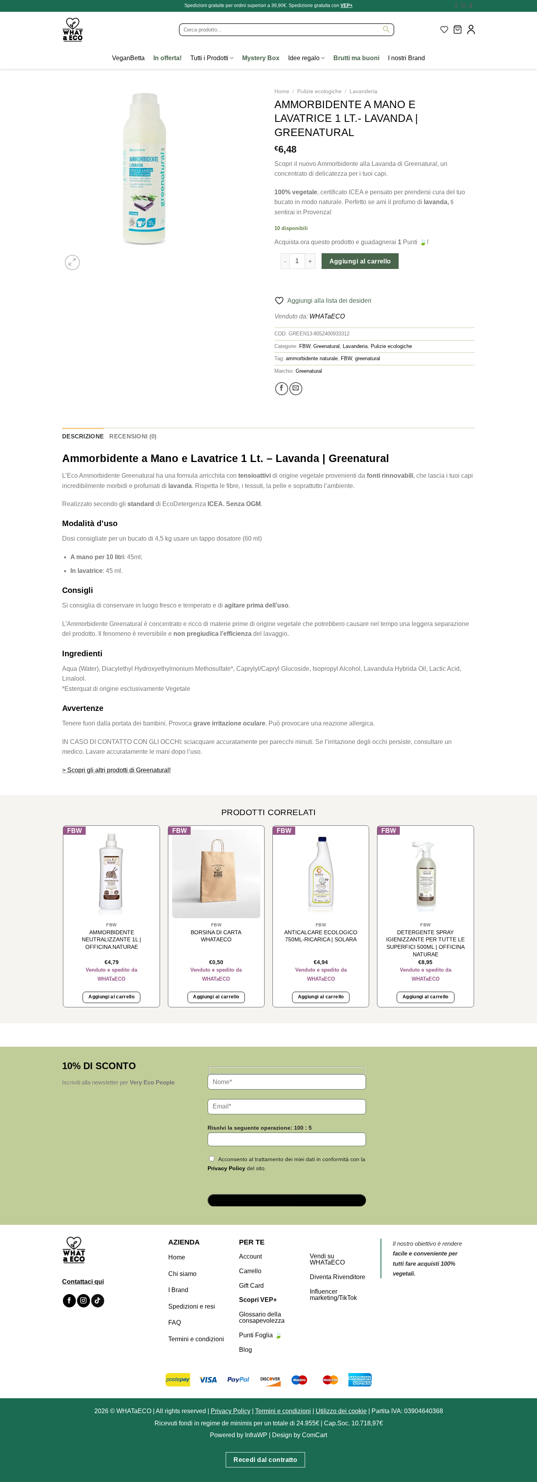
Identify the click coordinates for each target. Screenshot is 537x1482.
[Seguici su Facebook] (456, 6)
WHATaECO (327, 316)
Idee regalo (304, 58)
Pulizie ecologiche (319, 91)
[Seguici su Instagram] (463, 6)
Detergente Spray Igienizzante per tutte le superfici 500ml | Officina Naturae (425, 943)
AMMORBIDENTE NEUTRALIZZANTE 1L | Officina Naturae (111, 939)
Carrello (250, 1271)
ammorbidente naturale (312, 358)
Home (281, 91)
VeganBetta (128, 58)
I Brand (178, 1290)
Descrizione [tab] (83, 436)
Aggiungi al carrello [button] (111, 996)
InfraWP (256, 1435)
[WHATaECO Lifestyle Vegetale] (91, 30)
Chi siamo (182, 1273)
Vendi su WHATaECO (327, 1259)
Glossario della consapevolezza (262, 1317)
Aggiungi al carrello (360, 261)
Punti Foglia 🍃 (260, 1335)
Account (250, 1256)
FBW (304, 346)
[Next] (91, 258)
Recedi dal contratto (265, 1459)
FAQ (174, 1322)
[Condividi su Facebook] (281, 388)
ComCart (314, 1435)
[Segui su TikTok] (471, 6)
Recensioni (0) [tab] (132, 436)
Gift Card (251, 1285)
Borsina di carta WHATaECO (216, 936)
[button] (458, 29)
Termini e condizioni (196, 1339)
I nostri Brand (406, 58)
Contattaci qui (83, 1281)
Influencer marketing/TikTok (333, 1294)
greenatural (367, 358)
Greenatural (326, 346)
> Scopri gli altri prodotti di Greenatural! (116, 770)
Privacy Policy (226, 1168)
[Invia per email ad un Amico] (295, 388)
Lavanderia (363, 91)
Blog (245, 1349)
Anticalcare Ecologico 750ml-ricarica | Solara (320, 936)
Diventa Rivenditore (337, 1277)
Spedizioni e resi (191, 1306)
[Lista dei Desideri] (444, 29)
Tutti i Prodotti (209, 58)
